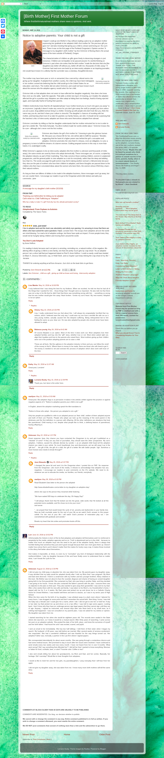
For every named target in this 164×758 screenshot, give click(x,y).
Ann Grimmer (34, 273)
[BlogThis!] (66, 270)
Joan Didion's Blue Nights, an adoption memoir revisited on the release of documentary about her (128, 246)
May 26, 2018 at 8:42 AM (57, 329)
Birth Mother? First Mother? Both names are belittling (128, 224)
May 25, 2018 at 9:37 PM (59, 462)
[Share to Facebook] (71, 270)
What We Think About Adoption (127, 278)
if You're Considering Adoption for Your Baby (128, 335)
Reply (30, 301)
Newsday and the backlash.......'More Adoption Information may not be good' (127, 208)
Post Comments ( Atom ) (42, 739)
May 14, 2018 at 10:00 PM (49, 285)
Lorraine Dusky (40, 380)
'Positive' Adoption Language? (127, 275)
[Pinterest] (2, 31)
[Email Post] (59, 270)
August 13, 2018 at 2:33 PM (47, 569)
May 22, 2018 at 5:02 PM (50, 310)
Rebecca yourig (40, 329)
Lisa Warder (33, 285)
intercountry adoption (87, 273)
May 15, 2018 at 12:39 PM (58, 380)
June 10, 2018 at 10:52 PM (42, 535)
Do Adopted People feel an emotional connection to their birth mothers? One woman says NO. (128, 231)
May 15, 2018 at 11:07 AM (44, 364)
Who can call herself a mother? (127, 202)
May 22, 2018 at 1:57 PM (46, 435)
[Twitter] (2, 25)
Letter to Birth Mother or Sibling (127, 269)
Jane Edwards (40, 462)
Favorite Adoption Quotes (125, 280)
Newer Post (29, 734)
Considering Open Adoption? (126, 266)
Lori (30, 535)
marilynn (32, 396)
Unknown (32, 435)
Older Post (104, 734)
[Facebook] (2, 21)
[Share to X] (69, 270)
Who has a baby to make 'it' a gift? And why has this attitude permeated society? (51, 202)
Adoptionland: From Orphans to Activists (40, 209)
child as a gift (45, 273)
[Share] (2, 36)
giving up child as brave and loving (65, 273)
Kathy (30, 364)
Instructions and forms (124, 291)
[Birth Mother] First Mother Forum (56, 16)
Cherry (37, 310)
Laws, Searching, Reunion (126, 260)
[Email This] (63, 270)
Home (67, 734)
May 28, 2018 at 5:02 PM (51, 479)
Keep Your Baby (122, 263)
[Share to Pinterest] (74, 270)
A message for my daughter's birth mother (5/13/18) (43, 188)
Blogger (103, 749)
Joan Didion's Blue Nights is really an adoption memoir (128, 238)
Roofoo (87, 749)
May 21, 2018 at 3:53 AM (45, 396)
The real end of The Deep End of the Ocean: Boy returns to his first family (128, 217)
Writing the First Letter (124, 272)
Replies (34, 306)
